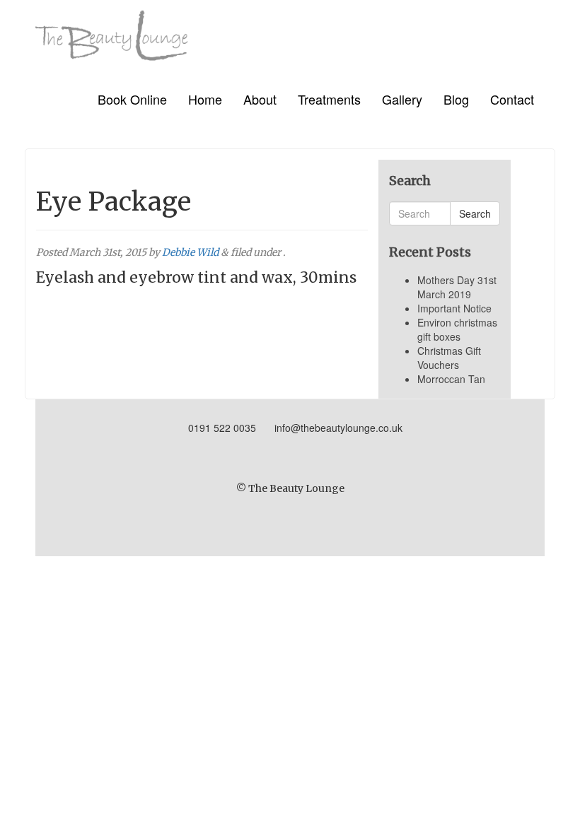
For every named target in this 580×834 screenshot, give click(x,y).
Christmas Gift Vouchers (449, 357)
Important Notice (454, 308)
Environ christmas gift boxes (457, 329)
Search (475, 213)
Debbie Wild (190, 252)
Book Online (132, 99)
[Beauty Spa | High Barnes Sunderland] (111, 30)
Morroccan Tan (451, 379)
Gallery (402, 99)
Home (205, 99)
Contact (512, 99)
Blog (456, 99)
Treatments (329, 99)
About (260, 99)
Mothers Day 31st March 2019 (457, 287)
